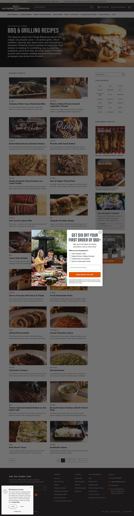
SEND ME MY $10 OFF (84, 275)
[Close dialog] (100, 232)
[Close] (31, 487)
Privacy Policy (16, 502)
